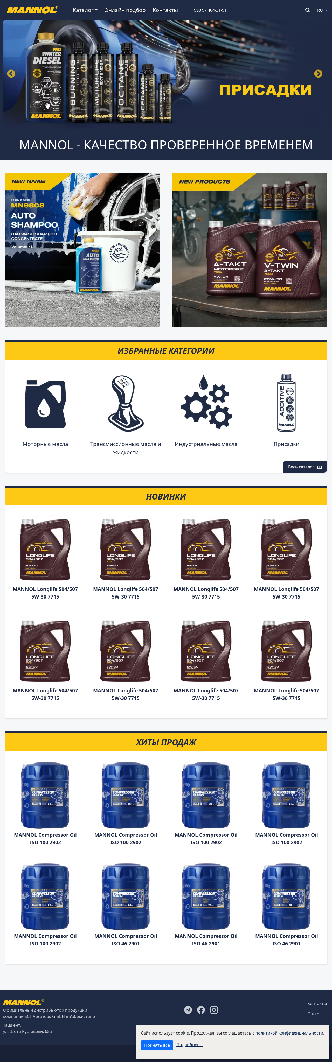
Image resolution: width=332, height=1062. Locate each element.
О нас (313, 1014)
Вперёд (318, 74)
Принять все (157, 1045)
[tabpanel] (166, 74)
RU (320, 10)
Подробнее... (189, 1044)
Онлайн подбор (125, 9)
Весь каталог (302, 467)
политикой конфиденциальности (289, 1033)
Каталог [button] (83, 9)
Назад (11, 74)
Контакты (165, 9)
